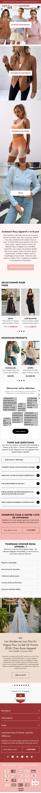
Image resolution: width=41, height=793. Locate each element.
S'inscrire (31, 530)
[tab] (17, 331)
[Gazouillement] (31, 756)
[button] (28, 7)
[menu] (2, 7)
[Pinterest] (17, 756)
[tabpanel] (10, 308)
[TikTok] (22, 756)
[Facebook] (8, 756)
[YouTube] (27, 756)
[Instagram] (12, 756)
